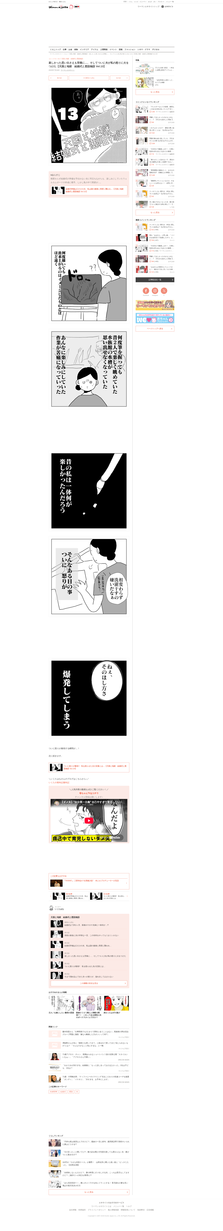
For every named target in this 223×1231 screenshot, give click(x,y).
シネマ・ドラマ (143, 49)
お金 (70, 49)
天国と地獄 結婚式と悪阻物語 (72, 59)
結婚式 (63, 1092)
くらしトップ (55, 49)
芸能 (120, 49)
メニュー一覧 (170, 1)
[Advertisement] (111, 28)
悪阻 (71, 1092)
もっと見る (88, 1192)
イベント (113, 49)
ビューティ (143, 1)
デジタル (155, 49)
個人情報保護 (113, 1210)
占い (155, 1)
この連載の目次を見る (89, 983)
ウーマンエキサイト (68, 70)
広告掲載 (150, 1210)
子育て (125, 1)
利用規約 (82, 1210)
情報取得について (128, 1210)
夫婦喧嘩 (53, 1092)
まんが (150, 1)
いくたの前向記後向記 (59, 782)
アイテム (94, 49)
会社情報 (72, 1210)
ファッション (130, 49)
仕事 (64, 49)
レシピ (136, 1)
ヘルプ (129, 1206)
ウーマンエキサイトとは (101, 1206)
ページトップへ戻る (155, 329)
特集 (137, 60)
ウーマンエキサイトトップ (148, 6)
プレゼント (161, 1)
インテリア (84, 49)
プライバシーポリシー (97, 1210)
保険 (76, 49)
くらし (131, 1)
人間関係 (103, 49)
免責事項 (141, 1210)
